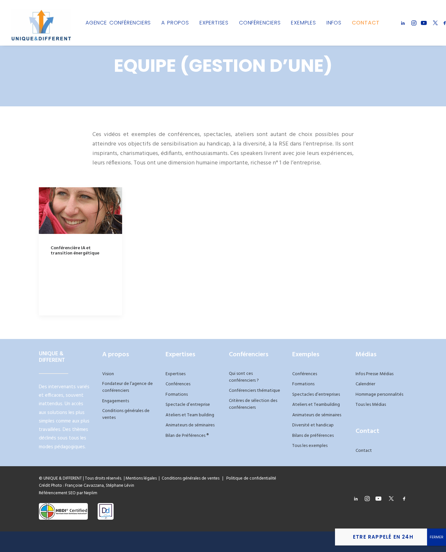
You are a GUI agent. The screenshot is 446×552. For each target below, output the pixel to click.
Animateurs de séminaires (190, 425)
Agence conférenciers (118, 22)
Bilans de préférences (313, 435)
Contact (366, 22)
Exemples (303, 22)
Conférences (178, 384)
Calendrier (365, 384)
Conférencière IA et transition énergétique (75, 250)
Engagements (115, 401)
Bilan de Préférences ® (187, 435)
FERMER (436, 537)
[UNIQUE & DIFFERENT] (41, 23)
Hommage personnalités (379, 394)
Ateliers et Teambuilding (316, 404)
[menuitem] (118, 22)
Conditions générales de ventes (126, 414)
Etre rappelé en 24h (383, 536)
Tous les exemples (309, 445)
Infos (334, 22)
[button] (404, 22)
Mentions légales (141, 478)
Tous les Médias (371, 404)
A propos (175, 22)
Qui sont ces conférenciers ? (244, 377)
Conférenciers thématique (254, 390)
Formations (177, 394)
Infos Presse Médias (374, 374)
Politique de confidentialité (249, 478)
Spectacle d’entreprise (188, 404)
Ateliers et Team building (190, 415)
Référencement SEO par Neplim (68, 493)
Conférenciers (259, 22)
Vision (108, 374)
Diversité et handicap (313, 425)
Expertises (214, 22)
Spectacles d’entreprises (316, 394)
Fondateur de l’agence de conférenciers (127, 387)
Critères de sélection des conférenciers (253, 404)
